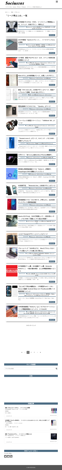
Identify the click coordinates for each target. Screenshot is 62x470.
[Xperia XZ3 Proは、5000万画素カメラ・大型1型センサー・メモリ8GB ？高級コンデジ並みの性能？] (11, 221)
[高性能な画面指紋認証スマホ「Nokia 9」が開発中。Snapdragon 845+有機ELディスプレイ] (11, 173)
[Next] (37, 352)
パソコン (35, 254)
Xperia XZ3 (48, 221)
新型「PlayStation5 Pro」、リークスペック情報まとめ (18, 434)
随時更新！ (38, 44)
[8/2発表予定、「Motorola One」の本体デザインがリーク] (11, 190)
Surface (49, 157)
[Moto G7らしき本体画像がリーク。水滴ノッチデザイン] (11, 80)
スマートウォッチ (38, 125)
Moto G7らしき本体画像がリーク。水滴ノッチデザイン (36, 75)
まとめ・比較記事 (36, 27)
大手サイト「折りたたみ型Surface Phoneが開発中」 (35, 155)
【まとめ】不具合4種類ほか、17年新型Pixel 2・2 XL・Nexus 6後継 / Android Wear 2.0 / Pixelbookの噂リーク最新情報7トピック (36, 289)
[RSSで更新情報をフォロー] (11, 456)
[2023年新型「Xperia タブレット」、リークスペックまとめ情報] (11, 44)
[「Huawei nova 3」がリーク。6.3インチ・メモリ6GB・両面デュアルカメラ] (11, 143)
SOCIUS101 (32, 467)
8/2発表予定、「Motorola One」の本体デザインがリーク (36, 185)
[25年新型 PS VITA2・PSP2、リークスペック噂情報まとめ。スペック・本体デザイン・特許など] (11, 26)
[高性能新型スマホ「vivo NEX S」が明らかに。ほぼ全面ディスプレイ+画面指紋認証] (11, 204)
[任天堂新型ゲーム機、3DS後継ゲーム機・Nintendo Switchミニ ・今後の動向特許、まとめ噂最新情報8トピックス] (11, 270)
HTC (30, 94)
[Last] (40, 352)
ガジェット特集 (46, 313)
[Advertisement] (31, 337)
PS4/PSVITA (47, 27)
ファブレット (30, 295)
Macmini (36, 253)
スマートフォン (43, 62)
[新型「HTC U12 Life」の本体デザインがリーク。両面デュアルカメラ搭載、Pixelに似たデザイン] (11, 94)
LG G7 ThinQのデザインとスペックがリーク (33, 234)
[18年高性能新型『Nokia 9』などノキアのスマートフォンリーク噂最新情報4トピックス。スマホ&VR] (11, 311)
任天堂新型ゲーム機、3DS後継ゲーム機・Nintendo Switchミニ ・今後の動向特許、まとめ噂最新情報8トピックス (37, 268)
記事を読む (52, 35)
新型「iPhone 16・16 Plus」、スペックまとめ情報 (17, 407)
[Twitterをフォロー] (5, 456)
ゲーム (42, 27)
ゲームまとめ (38, 28)
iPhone (42, 64)
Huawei (36, 127)
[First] (21, 352)
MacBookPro (41, 253)
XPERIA (43, 44)
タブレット (34, 46)
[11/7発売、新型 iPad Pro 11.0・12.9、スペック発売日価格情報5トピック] (11, 62)
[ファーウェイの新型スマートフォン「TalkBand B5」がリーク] (11, 125)
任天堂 (45, 273)
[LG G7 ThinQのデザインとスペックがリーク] (11, 238)
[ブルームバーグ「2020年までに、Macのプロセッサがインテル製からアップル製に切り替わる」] (11, 253)
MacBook (47, 253)
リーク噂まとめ (49, 44)
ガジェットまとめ (31, 44)
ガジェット (29, 27)
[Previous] (25, 352)
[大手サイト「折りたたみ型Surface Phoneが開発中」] (11, 159)
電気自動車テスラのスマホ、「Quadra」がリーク (34, 106)
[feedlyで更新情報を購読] (8, 456)
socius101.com (9, 429)
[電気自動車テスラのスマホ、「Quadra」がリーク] (11, 111)
